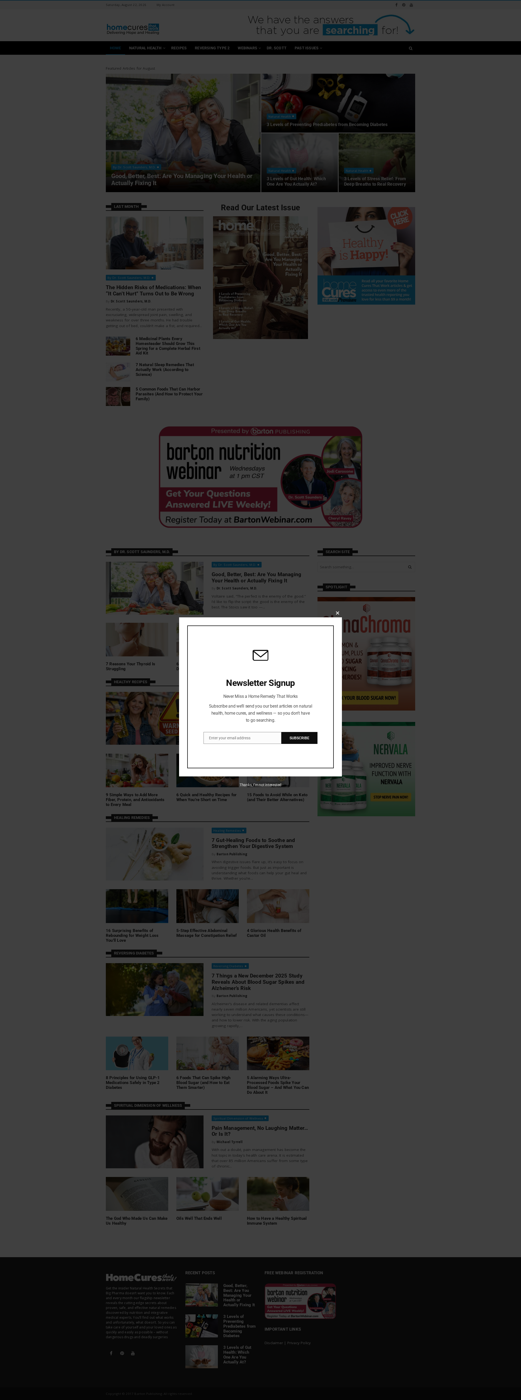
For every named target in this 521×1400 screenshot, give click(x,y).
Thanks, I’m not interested (260, 785)
